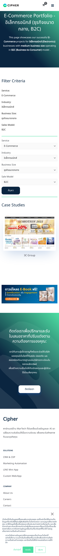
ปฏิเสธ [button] (40, 549)
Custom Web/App (12, 476)
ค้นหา (11, 190)
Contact (7, 505)
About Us (8, 493)
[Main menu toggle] (52, 5)
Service (5, 140)
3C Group (29, 255)
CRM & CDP (9, 457)
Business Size (9, 165)
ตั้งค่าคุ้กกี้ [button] (17, 549)
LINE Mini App (10, 469)
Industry (6, 153)
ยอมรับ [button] (28, 549)
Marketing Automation (15, 463)
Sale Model (7, 177)
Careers (7, 499)
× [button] (52, 514)
